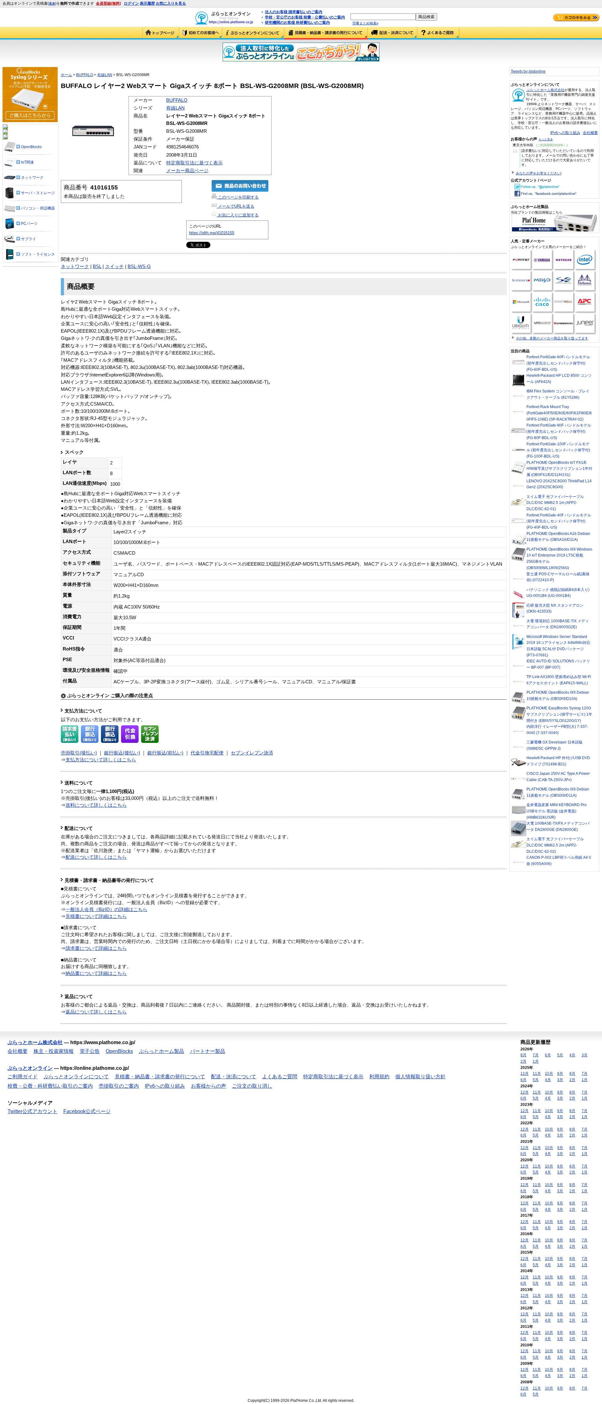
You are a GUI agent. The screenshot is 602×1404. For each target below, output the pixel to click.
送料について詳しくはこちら (96, 805)
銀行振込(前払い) (165, 752)
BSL (97, 266)
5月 (560, 1055)
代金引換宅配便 (207, 752)
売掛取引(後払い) (79, 752)
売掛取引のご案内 (119, 1086)
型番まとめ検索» (365, 23)
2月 (523, 1061)
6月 (548, 1055)
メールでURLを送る (235, 206)
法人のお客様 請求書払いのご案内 (293, 12)
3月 (585, 1055)
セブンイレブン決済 (252, 752)
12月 (524, 1073)
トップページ (161, 33)
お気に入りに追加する (238, 215)
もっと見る (546, 139)
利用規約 (379, 1076)
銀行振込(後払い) (122, 752)
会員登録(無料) (108, 3)
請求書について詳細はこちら (96, 948)
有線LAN (104, 75)
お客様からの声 (208, 1086)
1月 (536, 1061)
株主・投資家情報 (54, 1051)
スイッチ (114, 266)
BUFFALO (84, 75)
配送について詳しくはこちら (96, 857)
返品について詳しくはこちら (96, 1011)
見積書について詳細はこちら (96, 916)
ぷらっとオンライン (30, 1068)
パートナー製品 (207, 1051)
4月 (572, 1055)
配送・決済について (392, 33)
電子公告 (90, 1051)
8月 (523, 1055)
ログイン (131, 3)
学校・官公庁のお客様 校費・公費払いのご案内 (305, 17)
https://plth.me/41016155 (211, 233)
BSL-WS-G (139, 266)
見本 (52, 3)
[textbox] (383, 16)
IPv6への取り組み (565, 133)
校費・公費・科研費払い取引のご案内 (50, 1086)
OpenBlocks (119, 1051)
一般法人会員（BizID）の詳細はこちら (106, 909)
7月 (536, 1055)
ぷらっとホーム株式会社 (545, 90)
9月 (560, 1073)
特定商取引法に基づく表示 (194, 162)
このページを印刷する (238, 197)
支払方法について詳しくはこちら (101, 759)
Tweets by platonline (528, 71)
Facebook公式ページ (87, 1111)
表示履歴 (147, 3)
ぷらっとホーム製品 (161, 1051)
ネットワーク (75, 266)
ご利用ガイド (200, 33)
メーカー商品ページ (187, 170)
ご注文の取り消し (252, 1086)
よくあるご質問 (438, 33)
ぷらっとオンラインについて (253, 33)
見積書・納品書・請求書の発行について (326, 33)
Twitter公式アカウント (32, 1111)
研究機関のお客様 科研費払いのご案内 (297, 22)
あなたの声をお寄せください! (539, 173)
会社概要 (590, 133)
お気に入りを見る (171, 3)
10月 (549, 1073)
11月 (537, 1073)
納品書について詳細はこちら (96, 973)
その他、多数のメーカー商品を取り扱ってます (552, 338)
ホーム (66, 75)
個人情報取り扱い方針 (420, 1076)
